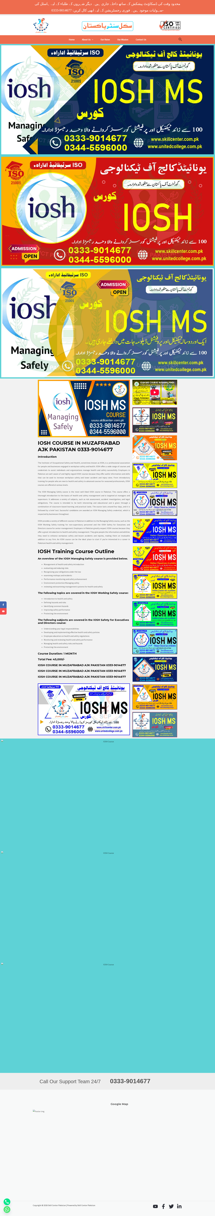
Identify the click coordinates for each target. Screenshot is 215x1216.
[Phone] (7, 1201)
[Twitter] (171, 1206)
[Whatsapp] (7, 1209)
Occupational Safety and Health (66, 463)
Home (72, 39)
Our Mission (122, 39)
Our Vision (105, 39)
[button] (92, 39)
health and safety (71, 636)
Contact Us (141, 39)
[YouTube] (155, 1206)
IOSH (40, 521)
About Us (86, 39)
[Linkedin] (179, 1206)
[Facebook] (163, 1206)
